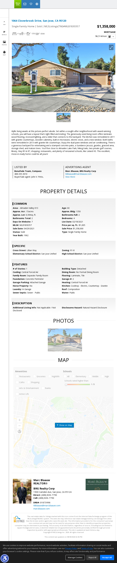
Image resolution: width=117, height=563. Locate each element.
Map (4, 55)
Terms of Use (87, 548)
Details (4, 34)
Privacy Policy (71, 548)
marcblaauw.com (41, 508)
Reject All (92, 557)
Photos (4, 44)
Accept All (107, 557)
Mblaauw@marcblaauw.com (78, 174)
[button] (5, 558)
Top (4, 24)
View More (70, 176)
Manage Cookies (75, 557)
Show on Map (65, 425)
